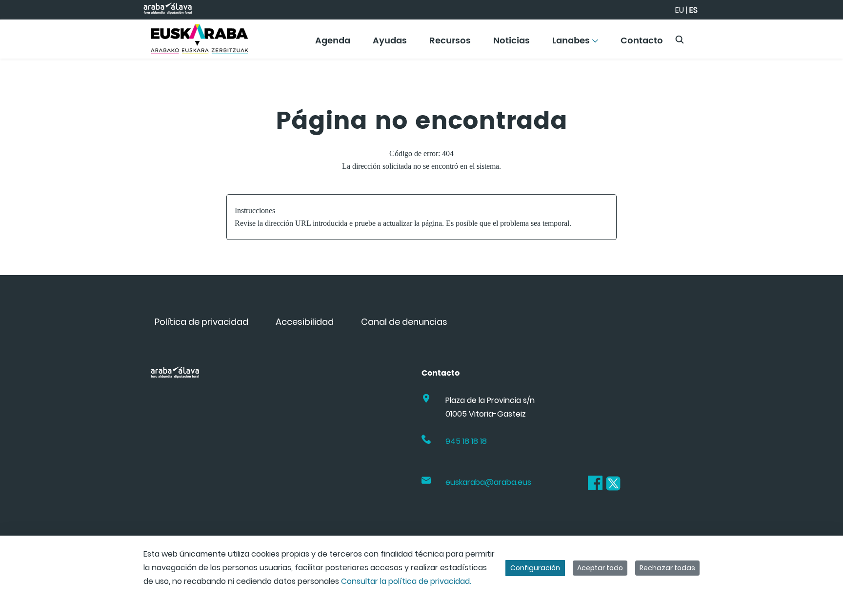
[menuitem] (332, 44)
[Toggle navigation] (818, 36)
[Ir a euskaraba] (199, 39)
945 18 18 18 (466, 441)
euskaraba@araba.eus (488, 482)
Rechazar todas (667, 568)
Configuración (535, 568)
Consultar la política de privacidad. (406, 581)
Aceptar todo (600, 568)
